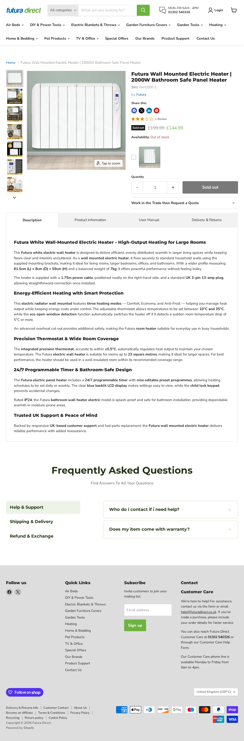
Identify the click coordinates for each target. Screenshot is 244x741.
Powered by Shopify (20, 728)
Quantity (137, 177)
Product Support (175, 38)
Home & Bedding (20, 38)
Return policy (34, 718)
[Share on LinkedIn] (149, 110)
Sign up (135, 625)
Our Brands (144, 38)
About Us (80, 708)
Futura (141, 94)
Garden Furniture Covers (147, 24)
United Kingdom (214, 692)
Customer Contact (56, 708)
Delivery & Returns (207, 219)
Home (10, 63)
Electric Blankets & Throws (94, 24)
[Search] (143, 10)
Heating (216, 24)
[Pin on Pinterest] (156, 110)
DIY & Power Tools (46, 24)
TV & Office (86, 38)
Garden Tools (188, 24)
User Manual (149, 219)
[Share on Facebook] (134, 110)
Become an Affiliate (19, 713)
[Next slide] (14, 197)
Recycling (13, 718)
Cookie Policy (58, 718)
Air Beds (13, 24)
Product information (90, 219)
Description (32, 220)
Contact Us (206, 38)
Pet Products (55, 38)
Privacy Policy (80, 713)
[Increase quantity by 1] (173, 187)
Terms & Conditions (51, 713)
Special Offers (116, 38)
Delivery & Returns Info (22, 708)
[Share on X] (141, 110)
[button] (15, 78)
